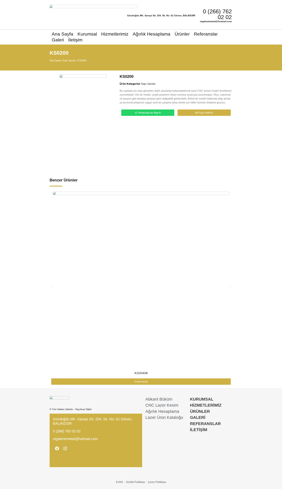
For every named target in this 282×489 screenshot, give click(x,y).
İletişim (75, 39)
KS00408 (141, 373)
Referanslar (206, 34)
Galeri (58, 39)
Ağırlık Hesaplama (151, 34)
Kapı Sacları (69, 60)
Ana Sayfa (62, 34)
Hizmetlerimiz (114, 34)
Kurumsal (87, 34)
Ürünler (182, 34)
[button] (52, 286)
